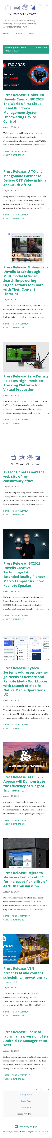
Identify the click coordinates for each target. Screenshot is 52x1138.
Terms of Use (26, 1107)
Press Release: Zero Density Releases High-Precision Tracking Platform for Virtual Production (26, 383)
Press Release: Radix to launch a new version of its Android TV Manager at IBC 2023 (25, 1038)
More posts (42, 1089)
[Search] (40, 5)
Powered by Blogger (28, 1126)
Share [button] (6, 151)
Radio (19, 33)
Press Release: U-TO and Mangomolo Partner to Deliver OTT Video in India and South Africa (24, 178)
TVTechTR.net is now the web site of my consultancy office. (24, 476)
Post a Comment (21, 151)
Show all (41, 47)
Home (6, 33)
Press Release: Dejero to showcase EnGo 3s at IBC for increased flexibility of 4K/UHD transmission (25, 879)
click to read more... (14, 155)
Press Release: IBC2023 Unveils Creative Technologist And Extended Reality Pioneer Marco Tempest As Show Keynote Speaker (24, 574)
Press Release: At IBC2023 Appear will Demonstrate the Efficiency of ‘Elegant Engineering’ (24, 783)
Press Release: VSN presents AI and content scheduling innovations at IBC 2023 (25, 975)
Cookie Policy (26, 1101)
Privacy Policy (26, 1094)
